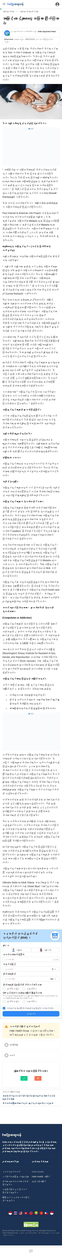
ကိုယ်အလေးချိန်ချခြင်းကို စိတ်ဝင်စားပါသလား (22, 984)
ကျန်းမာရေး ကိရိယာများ (40, 1161)
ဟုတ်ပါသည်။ (13, 988)
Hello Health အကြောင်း (41, 1176)
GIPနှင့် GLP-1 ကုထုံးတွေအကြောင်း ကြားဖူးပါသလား (22, 993)
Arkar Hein (8, 39)
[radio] (4, 988)
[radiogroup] (31, 950)
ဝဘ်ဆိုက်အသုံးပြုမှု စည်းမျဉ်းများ (15, 1176)
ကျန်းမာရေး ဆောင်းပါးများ (10, 1161)
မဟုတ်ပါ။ (31, 988)
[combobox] (53, 969)
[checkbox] (4, 1008)
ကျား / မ (6, 945)
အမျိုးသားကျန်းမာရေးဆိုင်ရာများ (28, 11)
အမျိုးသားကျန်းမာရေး (8, 11)
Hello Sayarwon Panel (47, 31)
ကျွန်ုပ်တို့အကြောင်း (39, 1181)
